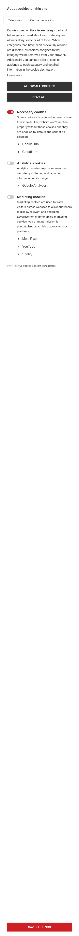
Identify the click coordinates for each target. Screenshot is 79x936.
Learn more (14, 75)
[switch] (8, 112)
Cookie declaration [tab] (42, 20)
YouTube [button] (28, 246)
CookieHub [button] (30, 144)
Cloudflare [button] (29, 152)
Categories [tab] (15, 20)
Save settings (39, 927)
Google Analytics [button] (34, 185)
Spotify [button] (27, 254)
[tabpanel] (39, 154)
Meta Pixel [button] (29, 238)
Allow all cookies (39, 86)
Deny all (39, 97)
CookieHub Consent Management (37, 266)
